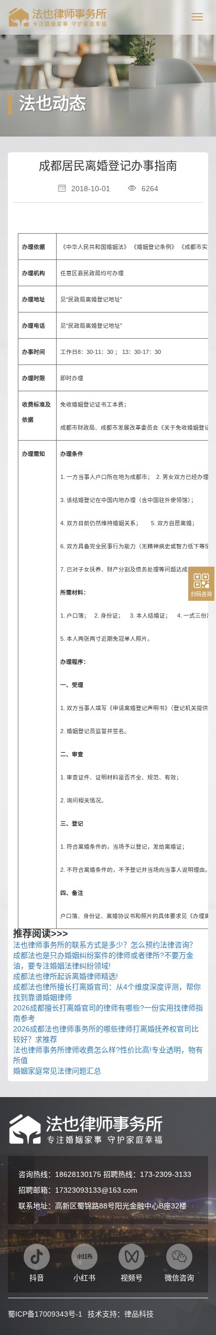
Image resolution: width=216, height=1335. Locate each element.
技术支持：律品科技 (121, 1314)
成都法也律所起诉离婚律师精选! (65, 976)
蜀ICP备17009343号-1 (45, 1314)
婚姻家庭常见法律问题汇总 (57, 1071)
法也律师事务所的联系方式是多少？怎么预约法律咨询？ (105, 945)
